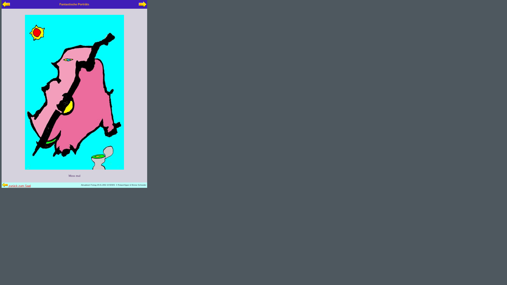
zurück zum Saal (19, 185)
